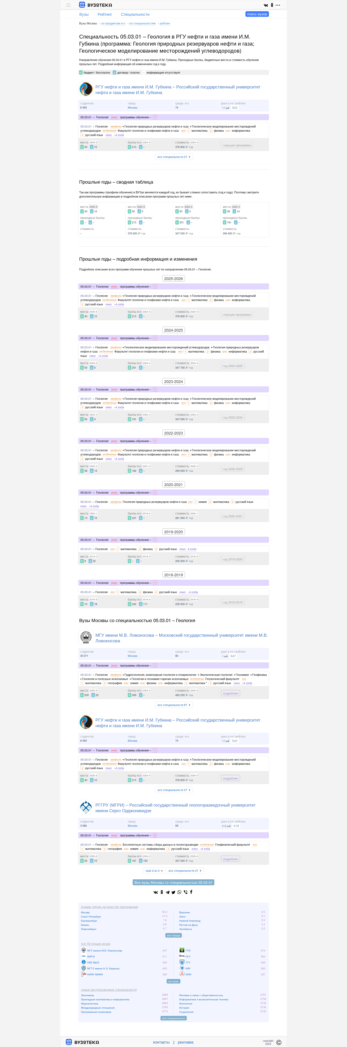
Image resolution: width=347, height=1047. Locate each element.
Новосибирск (88, 929)
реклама (185, 1042)
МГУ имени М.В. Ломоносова (104, 950)
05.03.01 (86, 126)
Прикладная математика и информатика (105, 999)
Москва (132, 107)
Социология (186, 1012)
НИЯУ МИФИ (95, 974)
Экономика (87, 995)
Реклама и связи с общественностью (201, 995)
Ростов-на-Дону (188, 925)
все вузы (173, 981)
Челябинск (185, 929)
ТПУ (188, 950)
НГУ (188, 956)
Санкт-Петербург (91, 916)
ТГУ (188, 962)
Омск (182, 916)
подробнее (230, 693)
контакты (161, 1042)
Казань (85, 925)
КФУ (188, 968)
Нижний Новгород (189, 920)
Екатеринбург (89, 920)
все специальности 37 (172, 157)
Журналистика (89, 1003)
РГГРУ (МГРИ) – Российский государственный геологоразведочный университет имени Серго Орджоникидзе (175, 807)
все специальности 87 (172, 705)
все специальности (173, 1018)
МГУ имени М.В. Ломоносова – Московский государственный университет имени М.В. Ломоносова (181, 638)
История (184, 1007)
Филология (185, 1003)
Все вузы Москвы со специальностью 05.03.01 (173, 882)
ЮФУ (189, 974)
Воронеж (184, 912)
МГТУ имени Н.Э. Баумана (103, 968)
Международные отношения (98, 1007)
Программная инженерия (96, 1012)
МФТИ (91, 956)
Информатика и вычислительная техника (203, 999)
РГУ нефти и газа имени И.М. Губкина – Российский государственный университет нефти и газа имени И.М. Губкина (177, 89)
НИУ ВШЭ (93, 962)
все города (173, 935)
